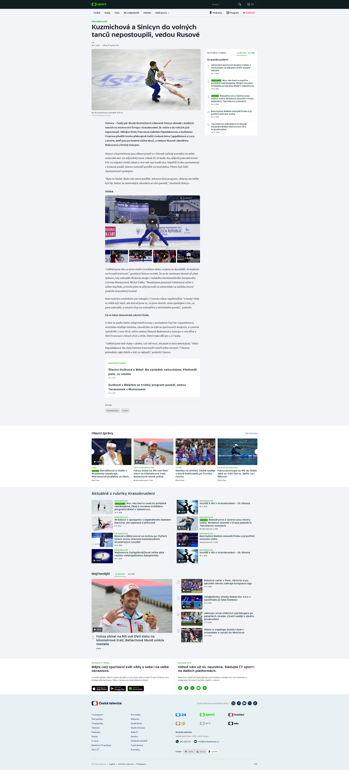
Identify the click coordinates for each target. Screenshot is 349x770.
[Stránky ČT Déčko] (180, 724)
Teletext (96, 727)
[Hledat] (239, 4)
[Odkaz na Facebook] (186, 688)
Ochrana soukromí (125, 764)
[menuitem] (97, 13)
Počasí (95, 736)
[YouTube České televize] (244, 703)
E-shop (95, 740)
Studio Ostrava (138, 727)
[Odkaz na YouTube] (198, 688)
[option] (189, 751)
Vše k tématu (251, 433)
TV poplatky (97, 723)
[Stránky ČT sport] (207, 715)
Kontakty (135, 749)
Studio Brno (136, 723)
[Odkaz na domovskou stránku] (103, 4)
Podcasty (96, 732)
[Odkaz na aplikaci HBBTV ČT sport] (136, 688)
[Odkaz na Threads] (204, 688)
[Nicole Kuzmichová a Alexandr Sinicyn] (146, 79)
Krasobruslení (99, 21)
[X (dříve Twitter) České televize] (250, 703)
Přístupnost (141, 764)
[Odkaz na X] (192, 688)
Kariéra (134, 736)
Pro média (135, 714)
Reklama (135, 719)
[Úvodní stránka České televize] (107, 703)
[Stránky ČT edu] (233, 724)
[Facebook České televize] (239, 703)
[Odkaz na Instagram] (180, 688)
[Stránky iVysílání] (236, 715)
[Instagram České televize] (233, 703)
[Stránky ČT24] (181, 715)
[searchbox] (224, 4)
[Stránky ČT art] (205, 724)
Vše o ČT (95, 749)
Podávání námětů (139, 740)
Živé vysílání (97, 719)
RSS (255, 764)
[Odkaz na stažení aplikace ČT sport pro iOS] (100, 688)
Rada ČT (135, 732)
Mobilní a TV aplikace (101, 745)
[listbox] (201, 751)
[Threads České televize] (255, 703)
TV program (97, 714)
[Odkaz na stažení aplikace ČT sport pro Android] (118, 688)
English (112, 764)
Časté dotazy (137, 745)
